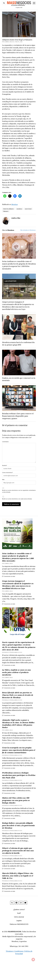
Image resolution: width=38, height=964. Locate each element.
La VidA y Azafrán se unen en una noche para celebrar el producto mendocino (16, 672)
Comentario (5, 441)
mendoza (19, 209)
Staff (19, 913)
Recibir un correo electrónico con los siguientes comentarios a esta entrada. (19, 491)
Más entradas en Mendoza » (28, 230)
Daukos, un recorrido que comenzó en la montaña (18, 379)
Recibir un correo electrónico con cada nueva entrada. (17, 499)
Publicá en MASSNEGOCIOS (19, 924)
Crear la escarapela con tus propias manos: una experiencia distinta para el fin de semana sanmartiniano (18, 750)
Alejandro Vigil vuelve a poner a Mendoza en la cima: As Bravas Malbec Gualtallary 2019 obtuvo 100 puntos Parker (18, 724)
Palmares (5, 211)
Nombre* (4, 465)
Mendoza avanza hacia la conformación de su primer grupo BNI (18, 343)
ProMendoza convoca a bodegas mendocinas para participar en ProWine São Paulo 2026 (18, 775)
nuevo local (28, 209)
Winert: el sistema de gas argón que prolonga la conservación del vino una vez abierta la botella (18, 850)
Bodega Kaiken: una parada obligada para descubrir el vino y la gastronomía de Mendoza (18, 825)
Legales (19, 920)
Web (3, 479)
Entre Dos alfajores (8, 209)
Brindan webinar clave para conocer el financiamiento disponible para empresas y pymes (18, 416)
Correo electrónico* (7, 472)
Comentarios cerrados (9, 576)
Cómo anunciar (19, 917)
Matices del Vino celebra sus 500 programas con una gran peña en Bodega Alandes (16, 800)
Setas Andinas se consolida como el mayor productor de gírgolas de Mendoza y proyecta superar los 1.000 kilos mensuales (19, 265)
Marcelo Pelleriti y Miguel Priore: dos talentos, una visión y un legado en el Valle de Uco (17, 875)
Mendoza (14, 204)
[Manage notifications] (33, 959)
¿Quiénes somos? (19, 909)
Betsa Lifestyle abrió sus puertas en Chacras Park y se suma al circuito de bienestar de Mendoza (17, 695)
